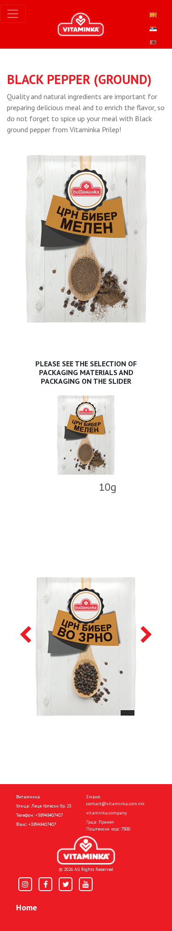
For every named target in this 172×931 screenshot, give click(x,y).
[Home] (86, 850)
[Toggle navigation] (13, 14)
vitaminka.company (106, 813)
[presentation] (25, 635)
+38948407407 (49, 815)
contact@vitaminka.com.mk (115, 804)
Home (26, 907)
